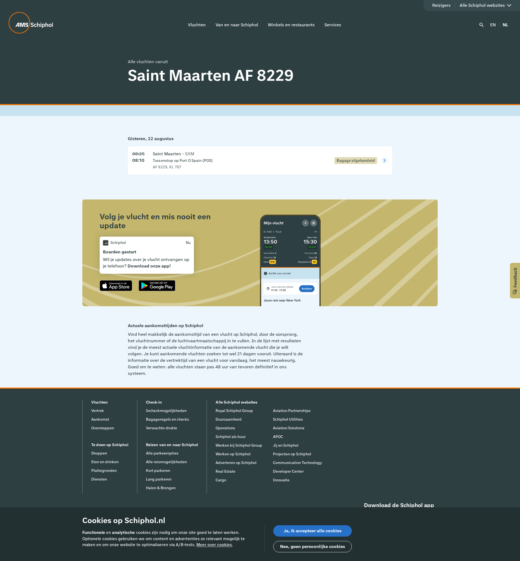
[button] (515, 280)
